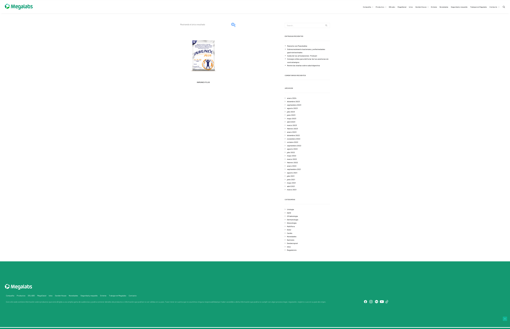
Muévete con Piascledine (297, 46)
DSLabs (392, 7)
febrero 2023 (292, 128)
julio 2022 (291, 152)
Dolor (289, 230)
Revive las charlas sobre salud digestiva (303, 65)
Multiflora (291, 226)
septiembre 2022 (294, 145)
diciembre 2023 (293, 101)
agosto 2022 (292, 149)
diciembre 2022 (293, 135)
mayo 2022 (291, 156)
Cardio (289, 233)
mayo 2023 (291, 118)
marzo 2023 (292, 125)
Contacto (493, 7)
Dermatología (292, 219)
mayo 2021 (291, 183)
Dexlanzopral (292, 243)
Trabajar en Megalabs (478, 7)
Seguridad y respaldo (459, 7)
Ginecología (291, 223)
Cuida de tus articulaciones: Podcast (302, 56)
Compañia (367, 7)
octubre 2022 (292, 142)
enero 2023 (291, 132)
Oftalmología (292, 216)
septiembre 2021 (294, 169)
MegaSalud (402, 7)
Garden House (420, 7)
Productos (380, 7)
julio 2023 (291, 112)
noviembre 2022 (293, 139)
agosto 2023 (292, 108)
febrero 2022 (292, 162)
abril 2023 (291, 122)
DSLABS (31, 295)
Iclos (411, 7)
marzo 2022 (292, 159)
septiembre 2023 (294, 105)
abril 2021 (291, 186)
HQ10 (289, 213)
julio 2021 (290, 176)
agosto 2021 (292, 173)
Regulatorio (292, 250)
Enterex (434, 7)
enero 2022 (291, 166)
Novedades (444, 7)
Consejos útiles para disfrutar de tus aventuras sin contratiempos (307, 60)
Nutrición (290, 240)
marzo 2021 (291, 189)
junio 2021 (291, 179)
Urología (290, 209)
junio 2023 (291, 115)
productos (44, 302)
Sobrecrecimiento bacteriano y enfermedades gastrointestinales (306, 51)
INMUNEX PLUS (203, 82)
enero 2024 (291, 98)
